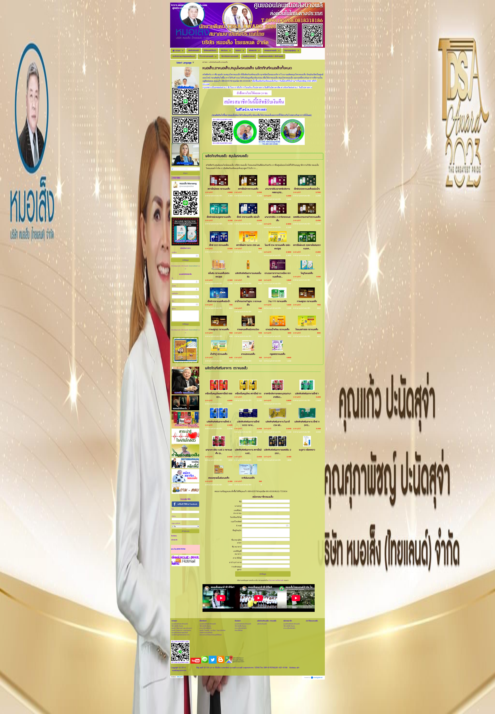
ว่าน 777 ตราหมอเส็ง (277, 301)
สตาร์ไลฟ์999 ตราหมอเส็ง (219, 189)
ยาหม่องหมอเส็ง (248, 354)
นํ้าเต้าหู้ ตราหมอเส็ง (218, 354)
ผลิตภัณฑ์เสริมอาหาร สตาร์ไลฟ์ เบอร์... (248, 451)
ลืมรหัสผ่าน (174, 536)
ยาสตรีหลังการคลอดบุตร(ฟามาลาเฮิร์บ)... (277, 395)
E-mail (238, 526)
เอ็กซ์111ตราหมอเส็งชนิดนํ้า (219, 301)
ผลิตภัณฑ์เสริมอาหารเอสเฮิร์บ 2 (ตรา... (277, 451)
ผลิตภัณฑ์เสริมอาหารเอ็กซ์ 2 (219, 422)
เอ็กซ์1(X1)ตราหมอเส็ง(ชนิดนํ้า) (307, 189)
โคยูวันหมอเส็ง (307, 273)
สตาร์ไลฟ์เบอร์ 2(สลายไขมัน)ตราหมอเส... (307, 247)
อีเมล (173, 301)
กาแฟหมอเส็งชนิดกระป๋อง (248, 329)
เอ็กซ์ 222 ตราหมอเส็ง (219, 245)
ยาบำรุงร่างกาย (235, 562)
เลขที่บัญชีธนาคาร (237, 552)
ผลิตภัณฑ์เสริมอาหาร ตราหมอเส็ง (226, 368)
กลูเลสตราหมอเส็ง (277, 354)
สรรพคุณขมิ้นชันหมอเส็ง (218, 478)
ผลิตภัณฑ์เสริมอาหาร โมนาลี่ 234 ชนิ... (278, 423)
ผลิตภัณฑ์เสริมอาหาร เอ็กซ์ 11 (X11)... (307, 423)
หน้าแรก (204, 62)
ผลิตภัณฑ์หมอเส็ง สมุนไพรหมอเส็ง (226, 156)
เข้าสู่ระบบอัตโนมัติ (176, 524)
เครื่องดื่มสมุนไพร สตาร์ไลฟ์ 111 (248, 393)
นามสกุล (174, 286)
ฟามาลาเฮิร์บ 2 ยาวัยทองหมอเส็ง (277, 218)
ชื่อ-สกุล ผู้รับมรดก (236, 541)
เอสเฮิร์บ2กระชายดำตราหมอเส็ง (306, 217)
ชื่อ (172, 278)
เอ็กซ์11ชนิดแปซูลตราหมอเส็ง (219, 217)
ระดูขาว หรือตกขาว (307, 450)
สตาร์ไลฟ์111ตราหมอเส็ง (248, 189)
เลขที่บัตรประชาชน (237, 511)
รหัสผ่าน (174, 516)
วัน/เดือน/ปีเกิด (235, 517)
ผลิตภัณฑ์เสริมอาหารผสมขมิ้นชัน (248, 275)
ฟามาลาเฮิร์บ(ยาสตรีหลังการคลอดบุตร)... (277, 190)
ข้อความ (174, 309)
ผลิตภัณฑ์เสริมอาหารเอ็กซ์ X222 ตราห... (248, 423)
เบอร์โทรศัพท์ (175, 294)
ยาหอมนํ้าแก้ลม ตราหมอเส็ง (277, 329)
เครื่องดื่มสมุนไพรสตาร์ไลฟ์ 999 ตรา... (218, 395)
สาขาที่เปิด (237, 558)
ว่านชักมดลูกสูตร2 (236, 568)
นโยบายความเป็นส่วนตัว (193, 266)
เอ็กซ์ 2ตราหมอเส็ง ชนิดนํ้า (248, 217)
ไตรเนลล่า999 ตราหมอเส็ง (307, 329)
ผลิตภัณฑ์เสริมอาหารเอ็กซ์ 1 (307, 393)
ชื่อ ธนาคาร (236, 547)
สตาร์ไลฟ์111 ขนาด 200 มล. (248, 245)
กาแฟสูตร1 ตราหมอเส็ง (307, 301)
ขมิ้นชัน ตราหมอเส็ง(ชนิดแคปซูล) (218, 275)
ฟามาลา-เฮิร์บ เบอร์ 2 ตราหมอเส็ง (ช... (219, 451)
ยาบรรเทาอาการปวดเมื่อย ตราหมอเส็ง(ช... (278, 275)
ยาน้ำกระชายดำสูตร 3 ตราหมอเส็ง (248, 303)
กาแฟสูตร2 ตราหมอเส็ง (219, 329)
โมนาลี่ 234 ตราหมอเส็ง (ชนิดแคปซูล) (277, 247)
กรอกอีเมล (174, 252)
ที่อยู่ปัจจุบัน (237, 530)
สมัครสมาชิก (174, 540)
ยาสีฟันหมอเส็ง (248, 478)
